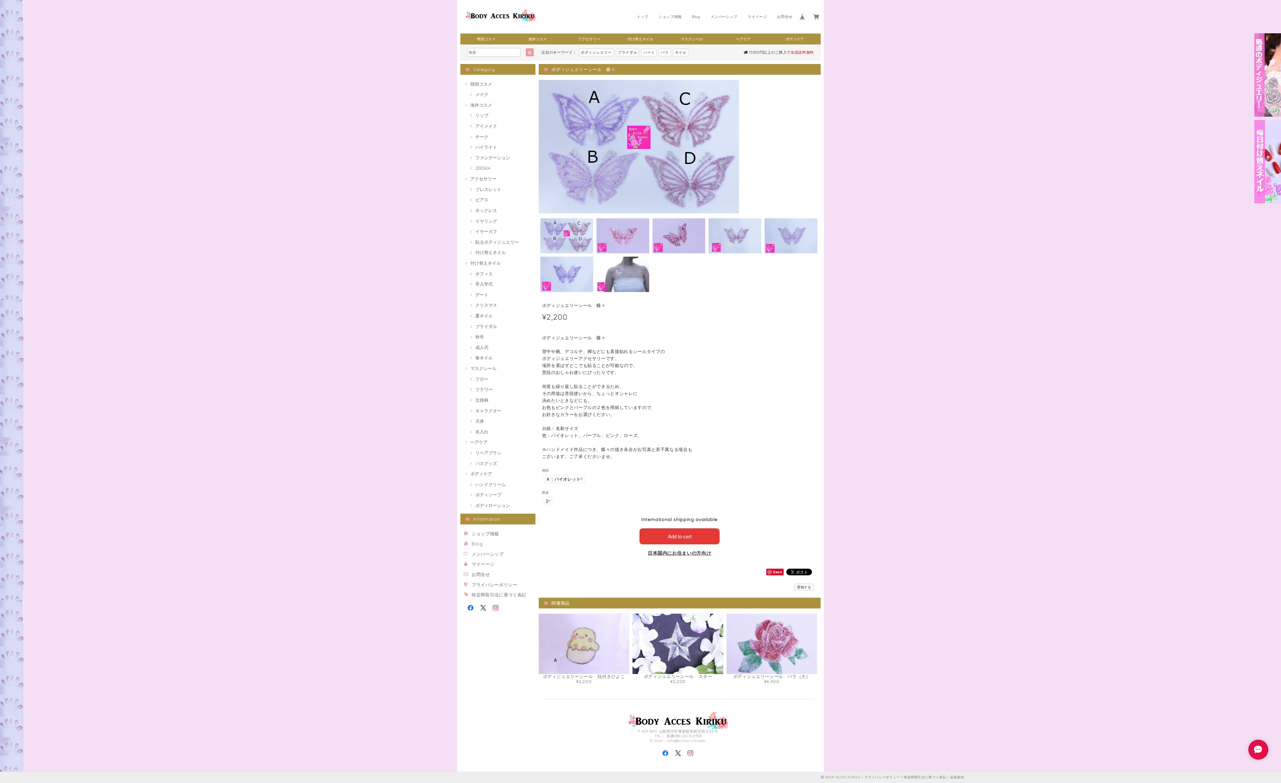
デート (481, 294)
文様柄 (481, 400)
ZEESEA (482, 168)
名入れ (481, 431)
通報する (804, 587)
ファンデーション (492, 157)
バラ (665, 52)
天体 (479, 421)
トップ (643, 16)
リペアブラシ (488, 452)
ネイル (681, 52)
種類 (545, 470)
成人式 (481, 347)
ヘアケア (743, 39)
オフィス (484, 273)
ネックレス (486, 210)
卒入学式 (484, 284)
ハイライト (486, 147)
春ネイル (484, 357)
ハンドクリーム (490, 484)
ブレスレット (488, 189)
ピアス (481, 199)
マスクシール (692, 39)
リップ (481, 115)
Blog (696, 16)
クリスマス (486, 305)
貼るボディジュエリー (497, 242)
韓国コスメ (486, 39)
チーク (481, 136)
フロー (481, 379)
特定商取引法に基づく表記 (499, 594)
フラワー (484, 389)
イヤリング (486, 221)
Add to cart (680, 536)
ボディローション (492, 505)
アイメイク (486, 126)
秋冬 (479, 336)
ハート (649, 52)
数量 (545, 492)
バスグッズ (486, 463)
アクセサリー (589, 39)
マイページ (757, 16)
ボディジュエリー (596, 52)
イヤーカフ (486, 231)
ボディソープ (488, 494)
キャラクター (488, 410)
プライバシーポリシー (494, 584)
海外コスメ (537, 39)
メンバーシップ (724, 16)
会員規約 (957, 777)
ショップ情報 (670, 16)
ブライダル (627, 52)
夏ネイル (484, 315)
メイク (481, 94)
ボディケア (795, 39)
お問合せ (785, 16)
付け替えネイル (640, 39)
